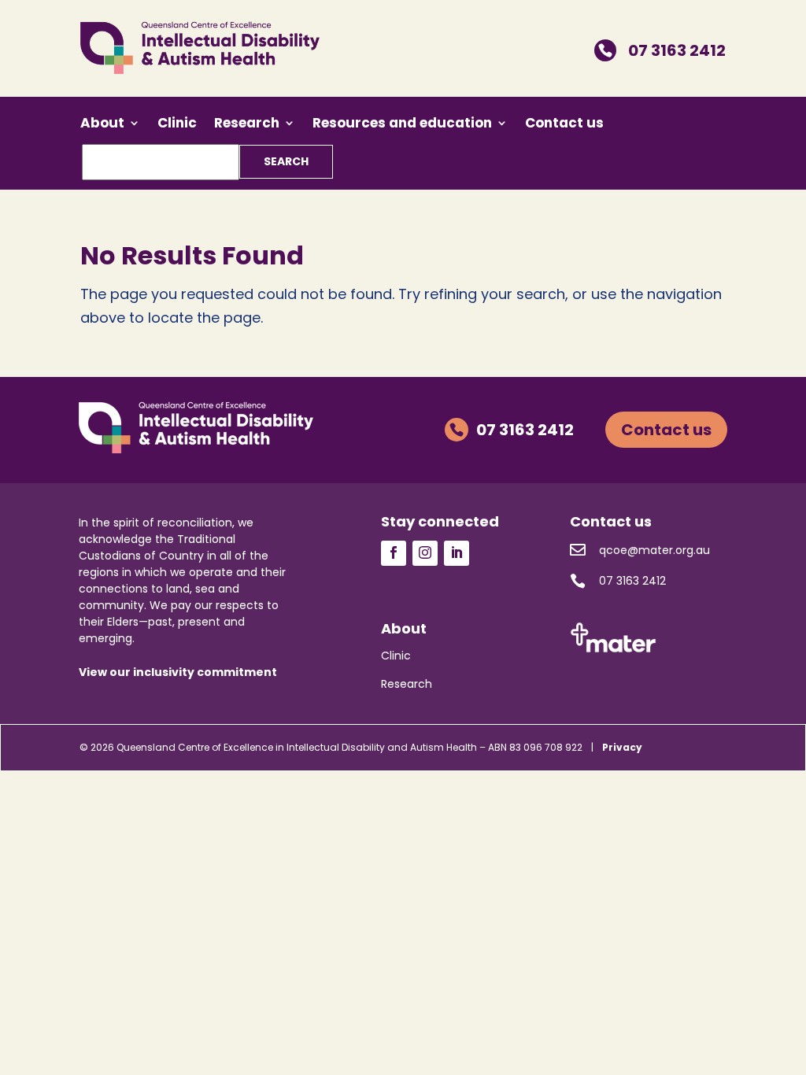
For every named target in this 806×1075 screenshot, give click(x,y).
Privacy (622, 747)
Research (246, 124)
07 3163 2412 (662, 50)
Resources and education (402, 124)
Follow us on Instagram (425, 553)
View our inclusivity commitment (178, 672)
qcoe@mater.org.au (640, 549)
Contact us (564, 124)
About (102, 124)
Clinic (177, 124)
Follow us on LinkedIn (456, 553)
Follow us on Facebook (393, 553)
